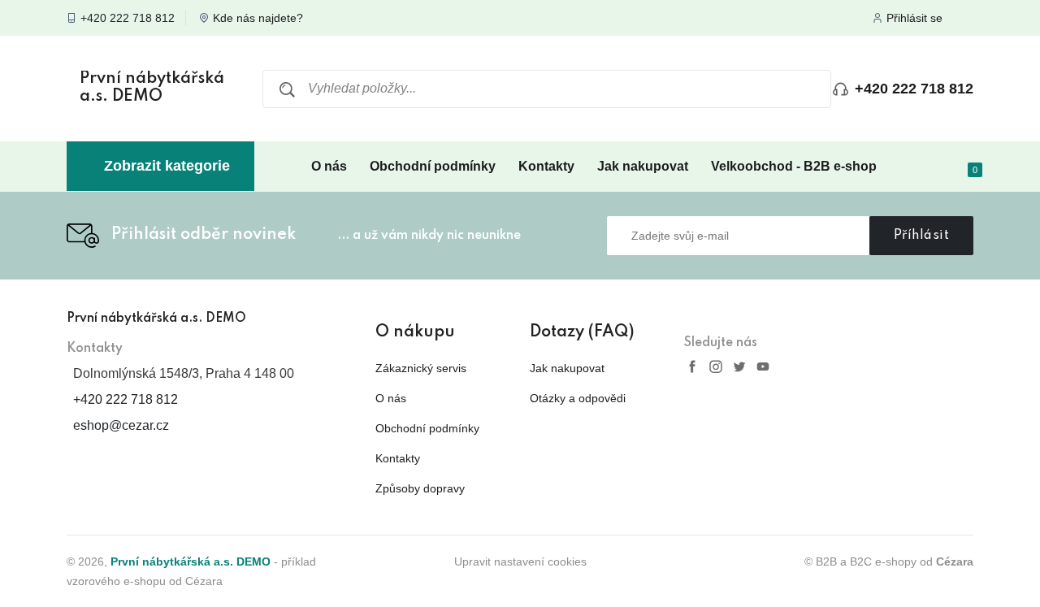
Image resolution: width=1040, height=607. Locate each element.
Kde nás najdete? (258, 18)
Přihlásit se (914, 18)
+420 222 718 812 (127, 18)
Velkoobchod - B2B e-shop (794, 166)
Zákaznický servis (420, 368)
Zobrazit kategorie (167, 166)
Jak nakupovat (642, 166)
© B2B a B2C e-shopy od (888, 561)
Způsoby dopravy (420, 488)
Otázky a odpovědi (578, 398)
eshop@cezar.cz (121, 425)
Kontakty (546, 166)
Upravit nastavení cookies (520, 561)
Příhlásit (922, 235)
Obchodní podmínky (433, 166)
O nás (329, 166)
